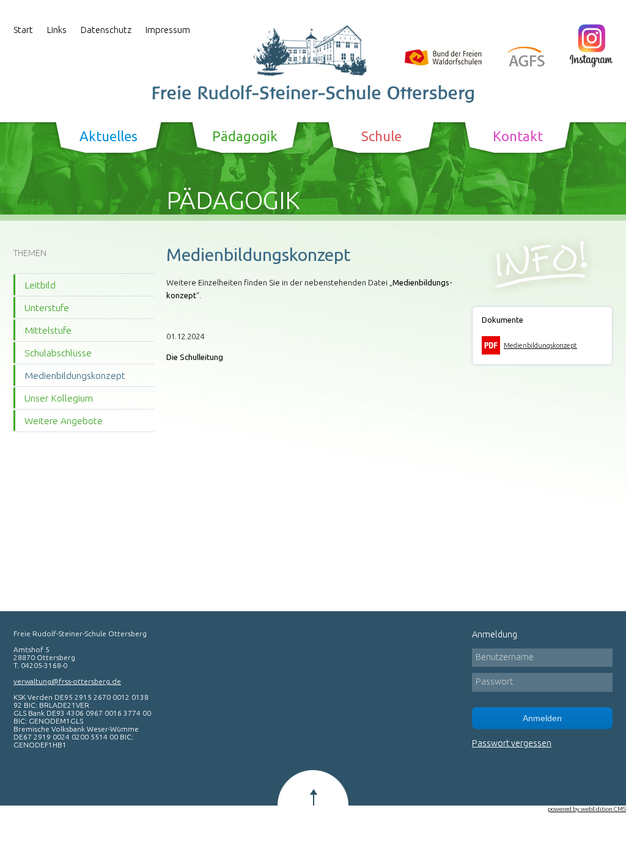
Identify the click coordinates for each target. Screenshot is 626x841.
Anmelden (542, 718)
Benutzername (505, 657)
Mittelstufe (48, 330)
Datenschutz (106, 29)
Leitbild (40, 284)
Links (57, 29)
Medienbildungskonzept (74, 375)
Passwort (494, 681)
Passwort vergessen (511, 743)
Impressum (167, 29)
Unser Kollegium (58, 397)
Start (23, 29)
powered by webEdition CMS (587, 809)
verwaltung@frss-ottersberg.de (67, 681)
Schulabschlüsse (58, 352)
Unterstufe (46, 307)
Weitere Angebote (63, 420)
